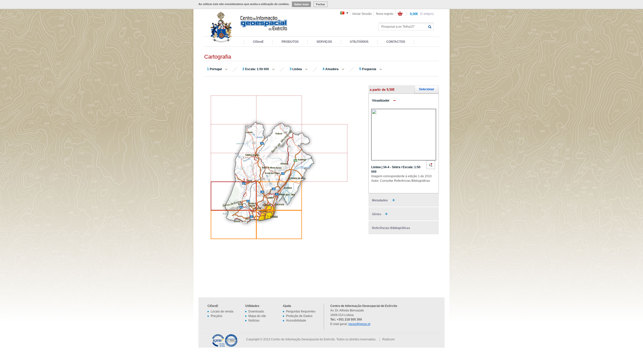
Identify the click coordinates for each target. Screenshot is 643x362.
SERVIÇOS (324, 41)
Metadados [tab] (380, 200)
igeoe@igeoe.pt (359, 324)
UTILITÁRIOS (359, 41)
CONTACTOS (395, 41)
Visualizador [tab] (381, 100)
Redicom (388, 339)
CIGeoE (258, 41)
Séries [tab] (376, 214)
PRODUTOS (290, 41)
